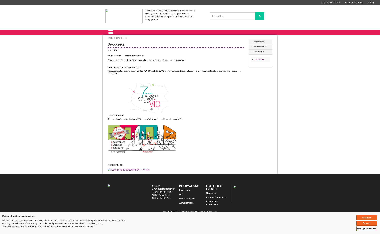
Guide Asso (211, 193)
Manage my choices (366, 228)
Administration (186, 203)
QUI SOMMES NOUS (332, 2)
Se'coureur (259, 60)
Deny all (366, 223)
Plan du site (184, 190)
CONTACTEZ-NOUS (354, 2)
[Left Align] (259, 16)
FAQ (372, 2)
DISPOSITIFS (258, 52)
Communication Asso (216, 197)
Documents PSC (259, 47)
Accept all (366, 218)
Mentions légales (187, 198)
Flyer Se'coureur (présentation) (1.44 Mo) (129, 170)
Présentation (258, 42)
